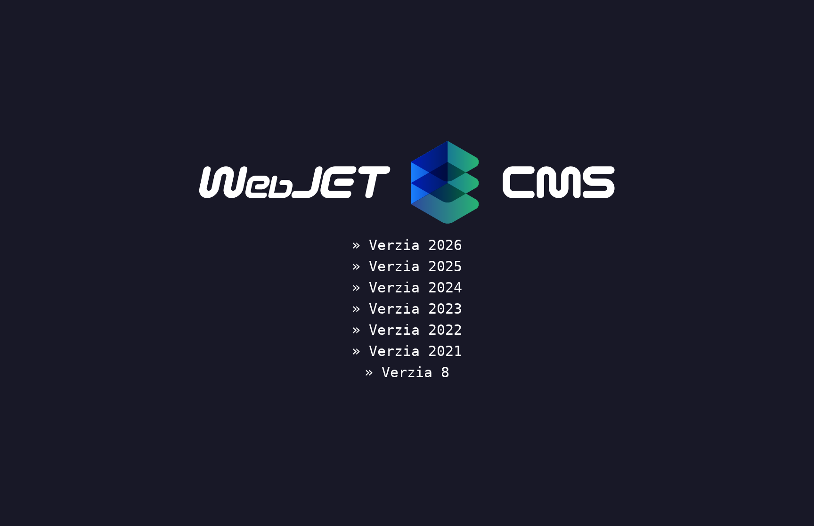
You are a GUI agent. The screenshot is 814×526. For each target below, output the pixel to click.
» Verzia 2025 (407, 266)
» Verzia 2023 (407, 308)
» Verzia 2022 (407, 330)
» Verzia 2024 (407, 287)
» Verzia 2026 (407, 245)
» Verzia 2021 (407, 351)
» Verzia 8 (407, 372)
